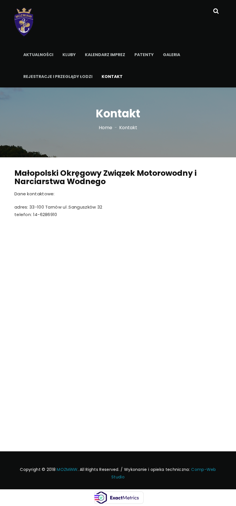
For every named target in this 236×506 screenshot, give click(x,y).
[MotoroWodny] (23, 21)
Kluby (69, 55)
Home (105, 127)
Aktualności (38, 55)
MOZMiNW (67, 469)
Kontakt (112, 76)
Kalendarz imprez (105, 55)
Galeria (171, 55)
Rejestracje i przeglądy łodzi (57, 76)
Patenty (144, 55)
